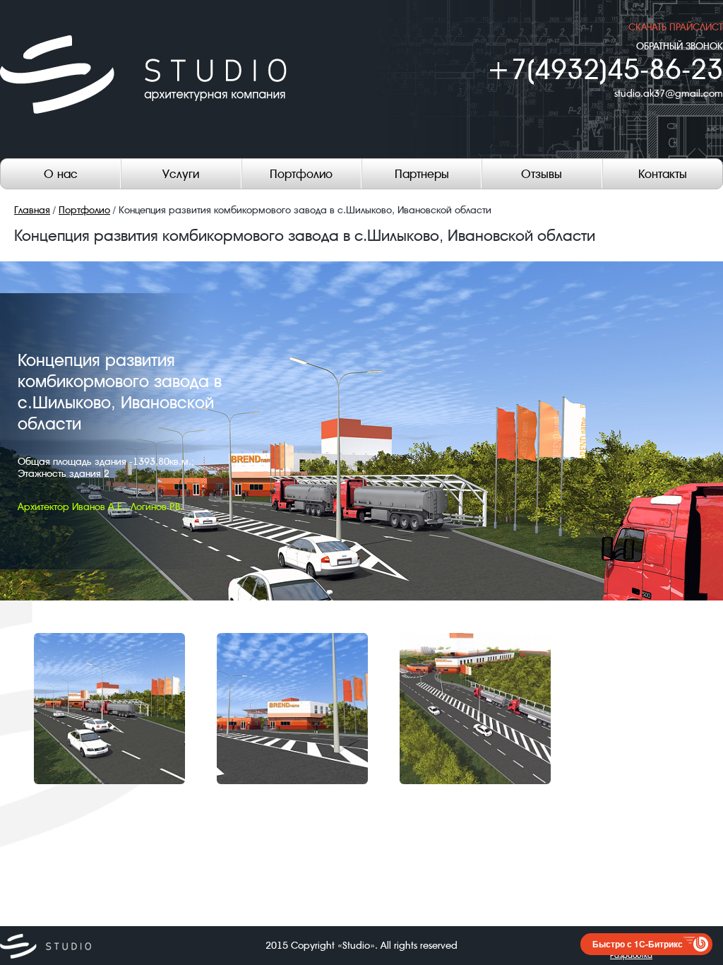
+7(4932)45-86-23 (604, 69)
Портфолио (301, 174)
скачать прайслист (675, 26)
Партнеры (422, 174)
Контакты (662, 174)
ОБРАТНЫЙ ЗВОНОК (679, 46)
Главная (32, 209)
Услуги (180, 174)
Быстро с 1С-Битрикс (637, 943)
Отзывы (541, 174)
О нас (61, 174)
